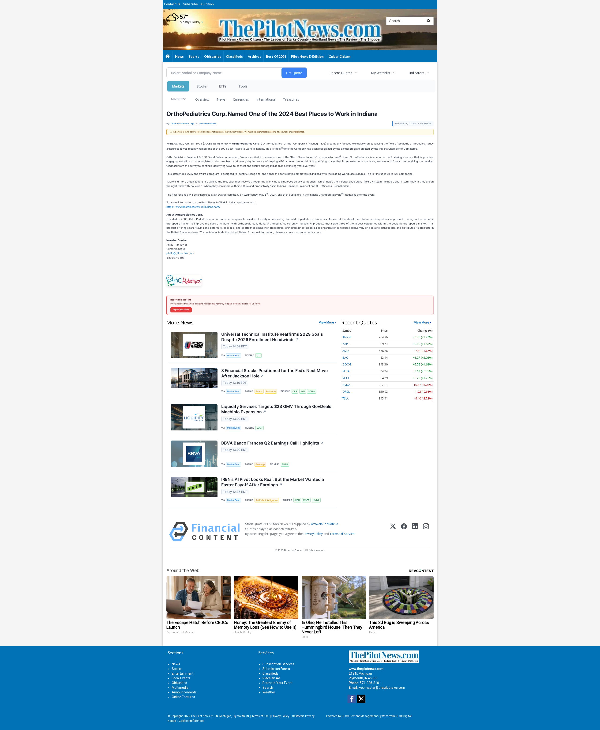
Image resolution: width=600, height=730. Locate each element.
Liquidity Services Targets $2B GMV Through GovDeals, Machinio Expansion (277, 409)
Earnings (260, 464)
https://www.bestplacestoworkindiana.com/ (193, 207)
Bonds (259, 391)
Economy (271, 391)
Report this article (181, 309)
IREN (297, 500)
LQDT (259, 427)
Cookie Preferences (191, 720)
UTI (258, 355)
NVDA (316, 500)
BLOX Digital (404, 716)
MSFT (306, 500)
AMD (345, 351)
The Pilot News (200, 716)
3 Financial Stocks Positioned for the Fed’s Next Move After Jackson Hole (274, 373)
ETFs (222, 86)
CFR (294, 391)
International (266, 99)
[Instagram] (426, 531)
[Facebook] (404, 531)
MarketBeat (233, 355)
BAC (345, 358)
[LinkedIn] (415, 531)
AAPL (345, 344)
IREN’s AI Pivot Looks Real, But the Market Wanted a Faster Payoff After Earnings (272, 482)
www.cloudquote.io (324, 524)
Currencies (241, 99)
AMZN (346, 337)
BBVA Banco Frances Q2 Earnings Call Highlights (272, 443)
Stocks (202, 86)
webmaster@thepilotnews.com (381, 687)
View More (326, 322)
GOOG (346, 364)
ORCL (346, 392)
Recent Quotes (341, 73)
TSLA (345, 398)
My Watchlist (380, 73)
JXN (302, 391)
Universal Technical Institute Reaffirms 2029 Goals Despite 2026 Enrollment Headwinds (272, 337)
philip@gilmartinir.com (180, 253)
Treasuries (291, 99)
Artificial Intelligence (267, 500)
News (221, 99)
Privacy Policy (313, 534)
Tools (243, 86)
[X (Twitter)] (393, 531)
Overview (202, 99)
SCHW (311, 391)
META (346, 371)
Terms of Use (260, 716)
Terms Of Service (342, 534)
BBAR (285, 464)
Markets (178, 86)
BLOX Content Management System (365, 716)
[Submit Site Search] (428, 21)
